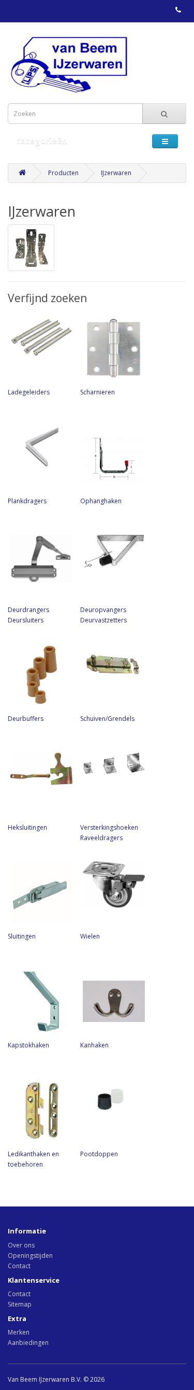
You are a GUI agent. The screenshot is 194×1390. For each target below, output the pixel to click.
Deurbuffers (25, 718)
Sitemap (20, 1304)
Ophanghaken (101, 501)
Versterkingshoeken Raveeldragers (109, 832)
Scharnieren (97, 392)
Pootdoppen (99, 1154)
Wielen (90, 936)
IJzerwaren (116, 172)
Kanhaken (94, 1045)
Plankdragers (27, 501)
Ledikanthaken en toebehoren (33, 1159)
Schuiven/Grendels (107, 718)
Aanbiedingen (28, 1342)
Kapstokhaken (28, 1045)
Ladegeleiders (29, 392)
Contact (19, 1265)
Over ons (21, 1245)
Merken (18, 1332)
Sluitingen (22, 936)
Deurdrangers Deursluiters (28, 615)
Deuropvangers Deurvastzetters (103, 615)
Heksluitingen (27, 827)
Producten (63, 172)
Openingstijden (30, 1255)
